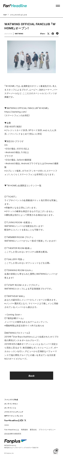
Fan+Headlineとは (11, 429)
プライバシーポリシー (47, 429)
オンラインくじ (10, 407)
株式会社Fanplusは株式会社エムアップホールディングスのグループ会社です (21, 446)
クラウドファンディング (13, 412)
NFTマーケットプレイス (13, 416)
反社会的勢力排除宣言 (12, 433)
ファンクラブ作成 (11, 399)
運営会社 (33, 429)
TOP (5, 15)
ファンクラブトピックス (18, 15)
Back (31, 375)
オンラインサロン (11, 403)
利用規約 (24, 429)
